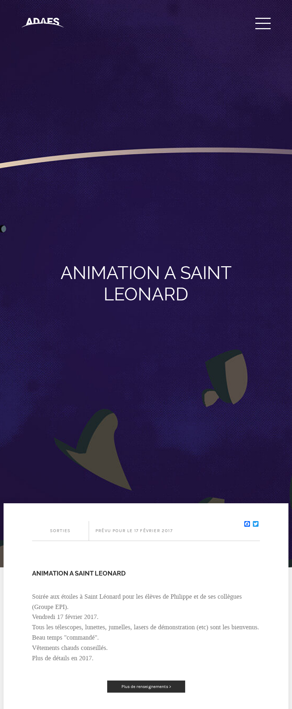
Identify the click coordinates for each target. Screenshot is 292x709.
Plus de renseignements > (146, 686)
